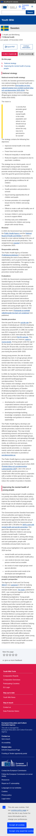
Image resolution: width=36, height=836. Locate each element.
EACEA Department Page (11, 750)
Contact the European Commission (14, 770)
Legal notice (6, 799)
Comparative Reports (10, 676)
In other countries (25, 54)
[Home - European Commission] (10, 7)
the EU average (22, 337)
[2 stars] (6, 655)
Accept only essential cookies (21, 831)
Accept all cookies (16, 825)
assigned (14, 585)
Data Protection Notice (11, 711)
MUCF (4, 585)
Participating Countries (11, 683)
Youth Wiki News (9, 697)
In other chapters (8, 54)
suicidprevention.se (8, 455)
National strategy (10, 63)
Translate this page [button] (25, 6)
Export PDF (10, 47)
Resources (5, 780)
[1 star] (4, 655)
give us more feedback (13, 660)
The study (21, 590)
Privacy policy (7, 795)
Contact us (7, 707)
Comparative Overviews (11, 680)
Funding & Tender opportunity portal (14, 753)
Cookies (5, 791)
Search (30, 12)
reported (16, 243)
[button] (20, 6)
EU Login (6, 687)
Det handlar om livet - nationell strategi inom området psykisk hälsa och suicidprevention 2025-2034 (17, 88)
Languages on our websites (11, 788)
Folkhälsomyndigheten (10, 255)
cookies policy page (18, 810)
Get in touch (6, 739)
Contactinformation (26, 46)
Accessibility (6, 742)
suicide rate (24, 322)
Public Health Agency (12, 233)
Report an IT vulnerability (10, 783)
